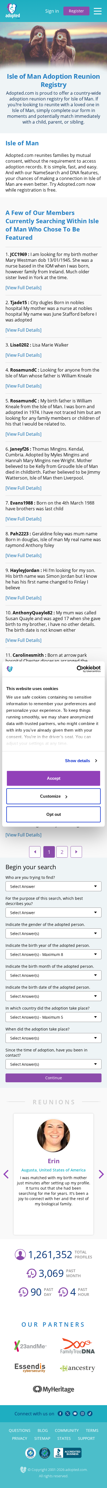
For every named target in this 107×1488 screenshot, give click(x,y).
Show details (77, 760)
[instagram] (82, 1413)
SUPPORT (86, 1438)
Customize (50, 796)
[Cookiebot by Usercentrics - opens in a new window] (77, 669)
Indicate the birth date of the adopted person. (47, 987)
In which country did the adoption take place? (47, 1008)
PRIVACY (19, 1438)
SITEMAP (42, 1438)
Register (76, 10)
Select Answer (22, 886)
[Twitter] (67, 1413)
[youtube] (75, 1413)
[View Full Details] (23, 288)
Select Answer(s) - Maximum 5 (36, 1017)
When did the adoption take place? (37, 1029)
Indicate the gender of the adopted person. (45, 924)
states (64, 1438)
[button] (6, 1174)
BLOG (43, 1430)
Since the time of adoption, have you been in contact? (46, 1052)
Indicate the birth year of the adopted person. (47, 945)
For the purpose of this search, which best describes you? (44, 901)
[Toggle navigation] (98, 11)
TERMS (92, 1430)
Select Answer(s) (24, 933)
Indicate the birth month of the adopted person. (49, 966)
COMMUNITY (67, 1430)
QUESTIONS (19, 1430)
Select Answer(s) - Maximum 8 (36, 954)
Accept (53, 778)
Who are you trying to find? (30, 877)
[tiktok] (89, 1413)
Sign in (52, 11)
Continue (53, 1077)
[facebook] (60, 1413)
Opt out (53, 814)
